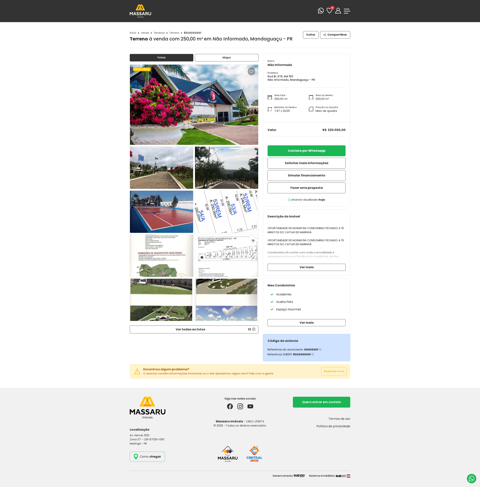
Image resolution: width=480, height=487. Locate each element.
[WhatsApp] (321, 11)
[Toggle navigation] (347, 11)
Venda (145, 33)
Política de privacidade (333, 426)
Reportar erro (334, 371)
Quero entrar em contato (321, 402)
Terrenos (159, 33)
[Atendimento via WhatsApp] (471, 478)
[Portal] (338, 11)
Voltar (310, 35)
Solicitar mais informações (306, 163)
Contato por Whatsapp (306, 151)
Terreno (174, 33)
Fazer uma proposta (306, 188)
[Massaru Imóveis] (140, 11)
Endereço (273, 72)
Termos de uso (339, 419)
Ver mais (307, 267)
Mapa (227, 57)
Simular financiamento (306, 175)
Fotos (162, 57)
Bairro (271, 61)
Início (133, 33)
